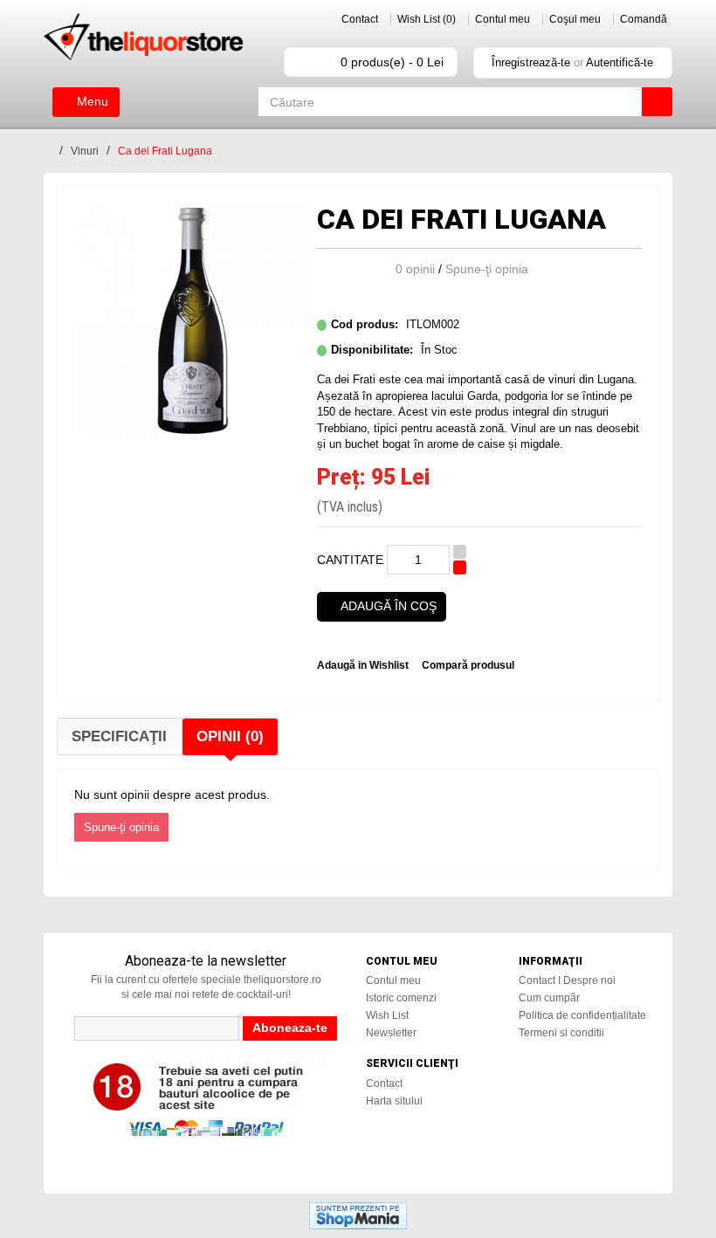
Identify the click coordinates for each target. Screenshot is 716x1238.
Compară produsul (468, 665)
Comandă (643, 19)
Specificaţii (119, 736)
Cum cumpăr (549, 998)
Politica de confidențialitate (582, 1015)
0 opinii (415, 269)
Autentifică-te (619, 62)
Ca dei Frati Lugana (165, 151)
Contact (359, 19)
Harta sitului (394, 1101)
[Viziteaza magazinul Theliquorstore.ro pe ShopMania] (358, 1214)
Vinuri (85, 151)
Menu (90, 101)
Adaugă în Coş (389, 606)
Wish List (387, 1015)
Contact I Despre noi (567, 980)
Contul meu (502, 19)
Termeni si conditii (561, 1033)
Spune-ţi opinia (486, 269)
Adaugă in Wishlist (363, 665)
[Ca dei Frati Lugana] (191, 320)
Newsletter (391, 1033)
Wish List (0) (426, 19)
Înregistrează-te (531, 62)
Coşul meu (575, 19)
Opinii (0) (230, 736)
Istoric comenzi (401, 998)
